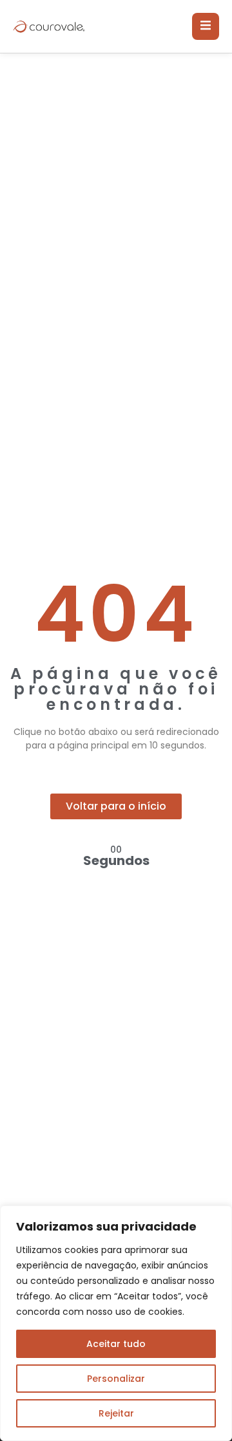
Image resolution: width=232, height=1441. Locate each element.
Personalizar (116, 1378)
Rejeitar (116, 1413)
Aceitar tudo (116, 1343)
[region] (116, 1323)
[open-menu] (205, 26)
